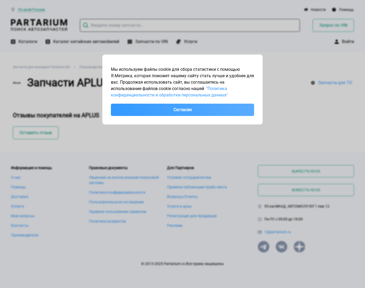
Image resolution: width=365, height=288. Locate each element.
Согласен (182, 109)
